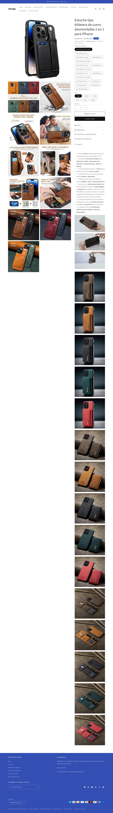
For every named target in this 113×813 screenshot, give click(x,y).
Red (77, 100)
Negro (78, 96)
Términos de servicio (14, 777)
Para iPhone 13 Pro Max (83, 61)
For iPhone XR (95, 85)
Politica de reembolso (14, 770)
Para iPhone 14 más (82, 57)
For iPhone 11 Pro (81, 81)
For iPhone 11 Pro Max (83, 77)
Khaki (93, 100)
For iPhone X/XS (81, 85)
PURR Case (14, 809)
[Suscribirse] (38, 787)
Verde (95, 96)
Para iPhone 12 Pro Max (83, 69)
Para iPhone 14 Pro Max (83, 49)
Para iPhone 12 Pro (82, 73)
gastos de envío (91, 41)
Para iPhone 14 (97, 57)
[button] (96, 9)
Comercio (10, 764)
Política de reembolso (34, 808)
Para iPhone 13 (96, 65)
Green (85, 100)
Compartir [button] (79, 144)
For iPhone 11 (96, 81)
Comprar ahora (90, 119)
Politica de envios (13, 773)
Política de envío (68, 808)
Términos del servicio (57, 808)
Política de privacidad (45, 808)
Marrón (87, 96)
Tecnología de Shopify (22, 809)
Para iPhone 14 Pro (82, 53)
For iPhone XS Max (81, 89)
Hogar (9, 761)
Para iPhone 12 (96, 73)
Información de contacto (79, 808)
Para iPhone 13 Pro (82, 65)
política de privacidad (14, 767)
